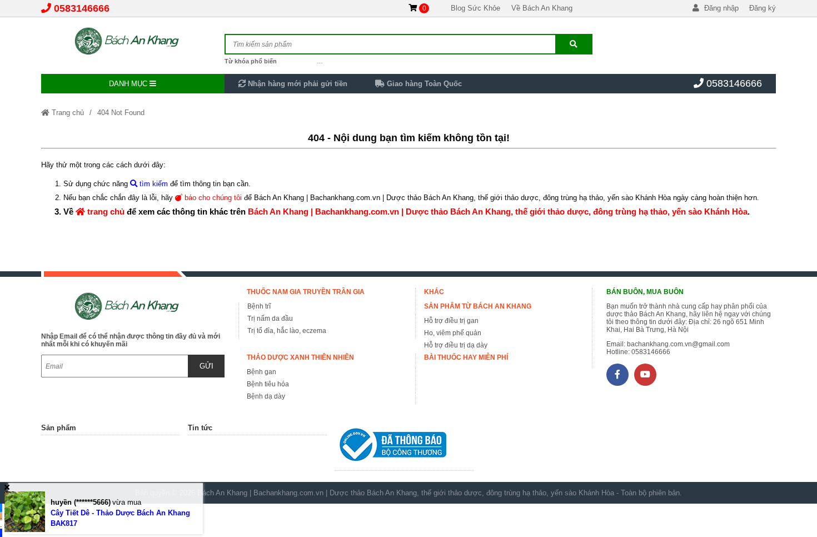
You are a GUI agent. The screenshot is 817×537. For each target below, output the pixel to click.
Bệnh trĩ (259, 306)
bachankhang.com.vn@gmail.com (678, 344)
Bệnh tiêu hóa (268, 384)
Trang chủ (66, 112)
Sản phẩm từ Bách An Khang (477, 306)
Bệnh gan (261, 372)
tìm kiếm (152, 184)
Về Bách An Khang (541, 8)
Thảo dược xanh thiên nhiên (300, 357)
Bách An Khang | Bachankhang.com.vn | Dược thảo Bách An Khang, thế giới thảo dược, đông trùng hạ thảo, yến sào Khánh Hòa (498, 211)
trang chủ (104, 211)
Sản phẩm (58, 428)
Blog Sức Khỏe (475, 8)
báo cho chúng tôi (212, 197)
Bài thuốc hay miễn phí (466, 357)
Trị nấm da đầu (270, 318)
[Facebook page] (617, 375)
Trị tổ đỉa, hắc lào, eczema (286, 331)
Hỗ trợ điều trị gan (451, 321)
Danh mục (129, 83)
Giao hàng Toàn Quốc (423, 83)
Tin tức (200, 428)
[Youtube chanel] (645, 375)
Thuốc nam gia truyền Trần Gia (306, 292)
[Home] (133, 42)
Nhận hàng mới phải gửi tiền (296, 83)
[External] (404, 447)
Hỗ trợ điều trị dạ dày (455, 345)
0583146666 (81, 8)
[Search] (573, 44)
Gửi (206, 366)
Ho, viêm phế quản (452, 333)
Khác (434, 292)
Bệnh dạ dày (266, 396)
